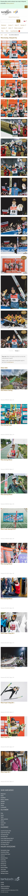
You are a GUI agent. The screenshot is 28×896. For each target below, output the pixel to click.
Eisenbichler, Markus (5, 852)
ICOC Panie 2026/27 (5, 844)
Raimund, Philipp (4, 867)
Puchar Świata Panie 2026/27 (7, 840)
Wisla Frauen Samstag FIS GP (8, 529)
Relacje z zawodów (4, 799)
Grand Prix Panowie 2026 (6, 831)
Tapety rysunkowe (4, 819)
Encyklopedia (3, 807)
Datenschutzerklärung (5, 886)
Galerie (6, 34)
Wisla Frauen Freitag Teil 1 (7, 703)
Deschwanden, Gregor (5, 850)
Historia (2, 805)
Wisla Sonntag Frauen (6, 425)
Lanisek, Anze (3, 861)
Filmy (2, 813)
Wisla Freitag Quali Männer (8, 668)
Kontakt (2, 882)
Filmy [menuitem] (2, 31)
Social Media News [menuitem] (15, 31)
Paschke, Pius (3, 863)
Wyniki (2, 795)
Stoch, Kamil (3, 869)
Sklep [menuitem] (7, 31)
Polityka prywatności (10, 3)
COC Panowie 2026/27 (5, 842)
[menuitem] (24, 21)
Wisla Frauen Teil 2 (5, 737)
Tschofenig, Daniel (4, 871)
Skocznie (2, 803)
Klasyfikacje (3, 797)
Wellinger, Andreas (4, 873)
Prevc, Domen (3, 865)
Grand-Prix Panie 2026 (5, 832)
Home (2, 34)
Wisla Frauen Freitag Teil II (7, 633)
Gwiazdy (2, 825)
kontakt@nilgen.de (10, 362)
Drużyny (2, 821)
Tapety (2, 817)
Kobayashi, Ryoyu (4, 858)
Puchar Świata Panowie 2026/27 (7, 838)
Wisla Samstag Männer (6, 494)
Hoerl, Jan (3, 856)
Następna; (17, 350)
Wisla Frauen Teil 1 (5, 772)
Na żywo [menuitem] (10, 25)
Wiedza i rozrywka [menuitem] (18, 28)
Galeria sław (3, 823)
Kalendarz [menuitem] (23, 25)
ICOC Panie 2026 (4, 836)
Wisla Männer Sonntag (6, 390)
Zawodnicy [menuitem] (3, 28)
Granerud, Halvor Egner (5, 854)
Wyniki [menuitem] (16, 25)
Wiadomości (3, 794)
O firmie (2, 884)
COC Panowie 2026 (4, 834)
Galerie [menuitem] (10, 28)
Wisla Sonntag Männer (6, 460)
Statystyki (3, 801)
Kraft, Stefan (3, 860)
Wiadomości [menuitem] (3, 25)
